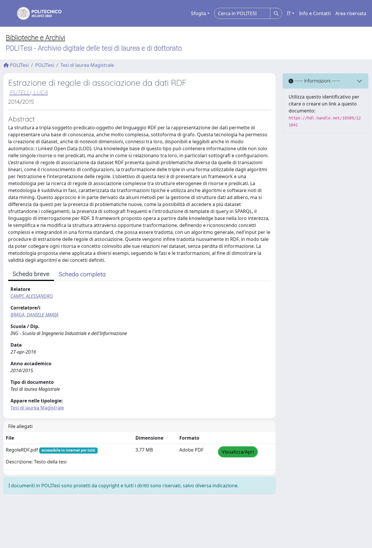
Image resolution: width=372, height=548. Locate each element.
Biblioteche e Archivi (35, 38)
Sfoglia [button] (198, 13)
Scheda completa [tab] (82, 274)
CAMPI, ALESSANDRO (31, 296)
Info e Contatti (315, 13)
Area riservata (350, 13)
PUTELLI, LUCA (28, 92)
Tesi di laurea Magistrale (87, 65)
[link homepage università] (35, 13)
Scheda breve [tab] (31, 273)
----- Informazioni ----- (316, 81)
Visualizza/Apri (238, 452)
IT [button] (289, 13)
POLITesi (19, 65)
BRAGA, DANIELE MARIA (34, 314)
